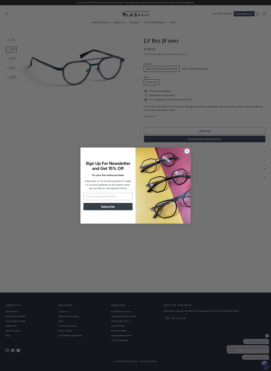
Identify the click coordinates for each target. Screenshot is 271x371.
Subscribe (108, 206)
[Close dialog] (186, 151)
